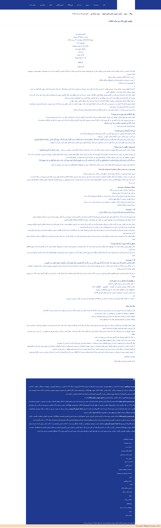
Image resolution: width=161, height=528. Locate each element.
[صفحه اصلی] (134, 13)
